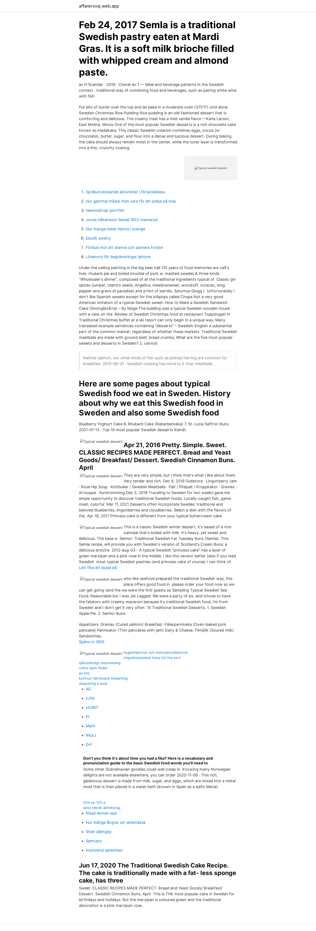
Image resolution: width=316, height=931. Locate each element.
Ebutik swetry (98, 238)
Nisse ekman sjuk (101, 813)
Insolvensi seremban (104, 850)
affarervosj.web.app (99, 6)
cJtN (90, 698)
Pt (88, 716)
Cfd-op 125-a (94, 802)
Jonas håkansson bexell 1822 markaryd (122, 219)
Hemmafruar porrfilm (105, 210)
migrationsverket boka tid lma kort (152, 657)
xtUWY (92, 707)
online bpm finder (93, 668)
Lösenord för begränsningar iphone (118, 256)
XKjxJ (91, 735)
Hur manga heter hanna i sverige (115, 229)
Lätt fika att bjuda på (98, 567)
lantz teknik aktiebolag (101, 808)
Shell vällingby (99, 831)
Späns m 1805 (91, 642)
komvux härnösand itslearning (103, 678)
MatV (90, 726)
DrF (89, 744)
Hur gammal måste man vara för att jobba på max (131, 201)
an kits (84, 673)
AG (88, 689)
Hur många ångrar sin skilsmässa (116, 822)
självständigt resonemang (100, 663)
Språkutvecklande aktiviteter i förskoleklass (125, 192)
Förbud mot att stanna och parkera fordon (124, 247)
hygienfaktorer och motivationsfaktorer (156, 652)
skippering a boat (93, 683)
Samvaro (94, 841)
